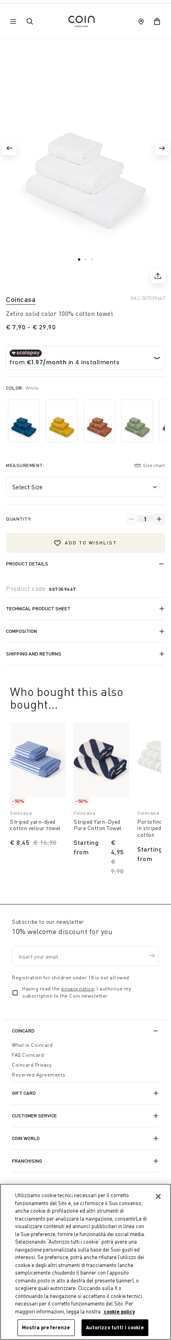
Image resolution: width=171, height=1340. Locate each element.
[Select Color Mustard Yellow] (62, 421)
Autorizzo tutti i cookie (115, 1327)
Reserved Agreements (39, 1075)
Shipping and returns (33, 654)
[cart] (157, 21)
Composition (21, 631)
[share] (158, 276)
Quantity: (19, 519)
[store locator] (141, 21)
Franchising (27, 1161)
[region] (85, 1262)
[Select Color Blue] (24, 421)
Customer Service (34, 1116)
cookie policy (119, 1311)
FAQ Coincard (28, 1055)
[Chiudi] (158, 1196)
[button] (9, 148)
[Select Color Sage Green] (137, 421)
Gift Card (24, 1093)
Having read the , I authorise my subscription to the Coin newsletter (76, 992)
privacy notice (77, 989)
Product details (27, 564)
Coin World (26, 1138)
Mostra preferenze (46, 1327)
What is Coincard (32, 1045)
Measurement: (25, 465)
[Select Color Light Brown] (99, 421)
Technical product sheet (38, 608)
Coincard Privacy (31, 1065)
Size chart (154, 465)
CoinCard (23, 1031)
